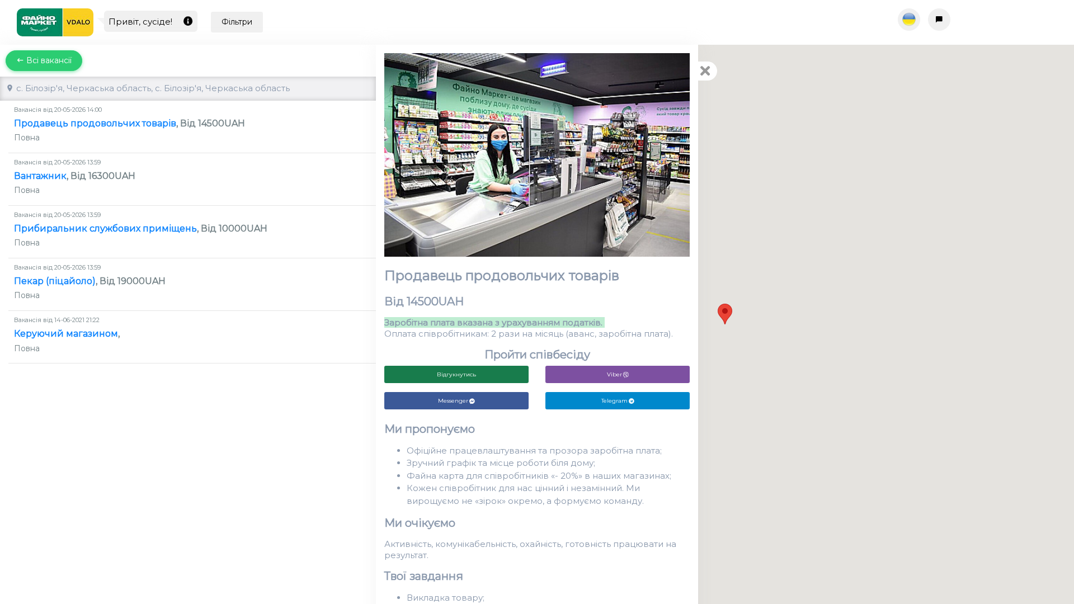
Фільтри (237, 22)
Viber (614, 374)
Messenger (453, 400)
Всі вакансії (48, 60)
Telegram (614, 400)
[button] (725, 314)
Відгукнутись (456, 374)
